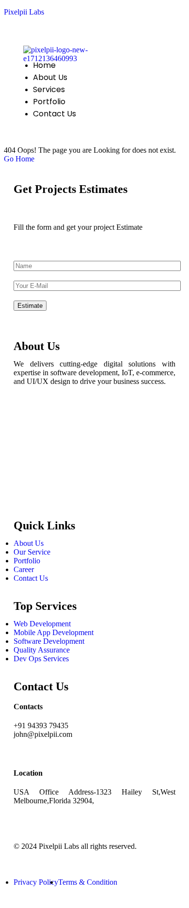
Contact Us (54, 113)
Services (49, 89)
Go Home (19, 159)
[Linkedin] (26, 470)
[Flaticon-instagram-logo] (26, 443)
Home (44, 65)
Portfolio (49, 101)
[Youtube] (26, 496)
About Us (50, 77)
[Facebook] (26, 417)
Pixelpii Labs (24, 12)
